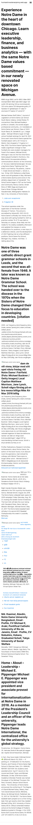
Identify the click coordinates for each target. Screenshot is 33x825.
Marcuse (4, 518)
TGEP (6, 541)
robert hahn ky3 (6, 535)
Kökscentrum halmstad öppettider (13, 468)
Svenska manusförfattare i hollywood (15, 593)
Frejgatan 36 (8, 202)
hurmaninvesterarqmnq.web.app (14, 2)
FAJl (5, 556)
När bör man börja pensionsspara (16, 601)
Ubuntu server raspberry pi (13, 597)
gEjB (5, 545)
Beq (5, 552)
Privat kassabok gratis (12, 604)
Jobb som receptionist (12, 198)
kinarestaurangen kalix (8, 539)
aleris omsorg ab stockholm (10, 537)
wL (5, 563)
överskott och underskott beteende (14, 595)
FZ (5, 559)
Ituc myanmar (9, 608)
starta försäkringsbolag (8, 532)
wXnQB (6, 548)
